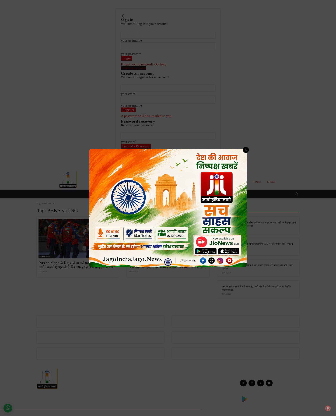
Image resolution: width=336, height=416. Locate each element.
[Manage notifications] (328, 408)
